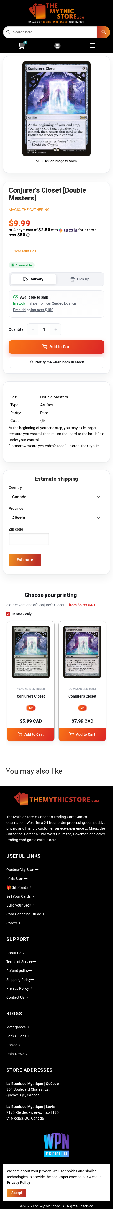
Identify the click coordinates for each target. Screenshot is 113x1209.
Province (16, 508)
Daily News (15, 1054)
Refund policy (17, 971)
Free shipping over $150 (33, 310)
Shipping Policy (18, 979)
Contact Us (15, 997)
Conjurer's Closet (31, 696)
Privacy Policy (17, 988)
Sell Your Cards (18, 896)
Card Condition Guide (23, 914)
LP (31, 708)
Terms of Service (19, 962)
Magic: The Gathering (29, 209)
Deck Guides (16, 1036)
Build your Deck (18, 905)
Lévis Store (15, 878)
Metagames (16, 1027)
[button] (56, 232)
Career (11, 923)
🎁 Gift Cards (17, 887)
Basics (11, 1045)
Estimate (25, 559)
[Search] (103, 32)
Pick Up (83, 279)
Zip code (16, 529)
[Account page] (57, 46)
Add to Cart (34, 734)
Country (15, 487)
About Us (13, 953)
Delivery (36, 279)
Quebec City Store (20, 870)
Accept (16, 1193)
